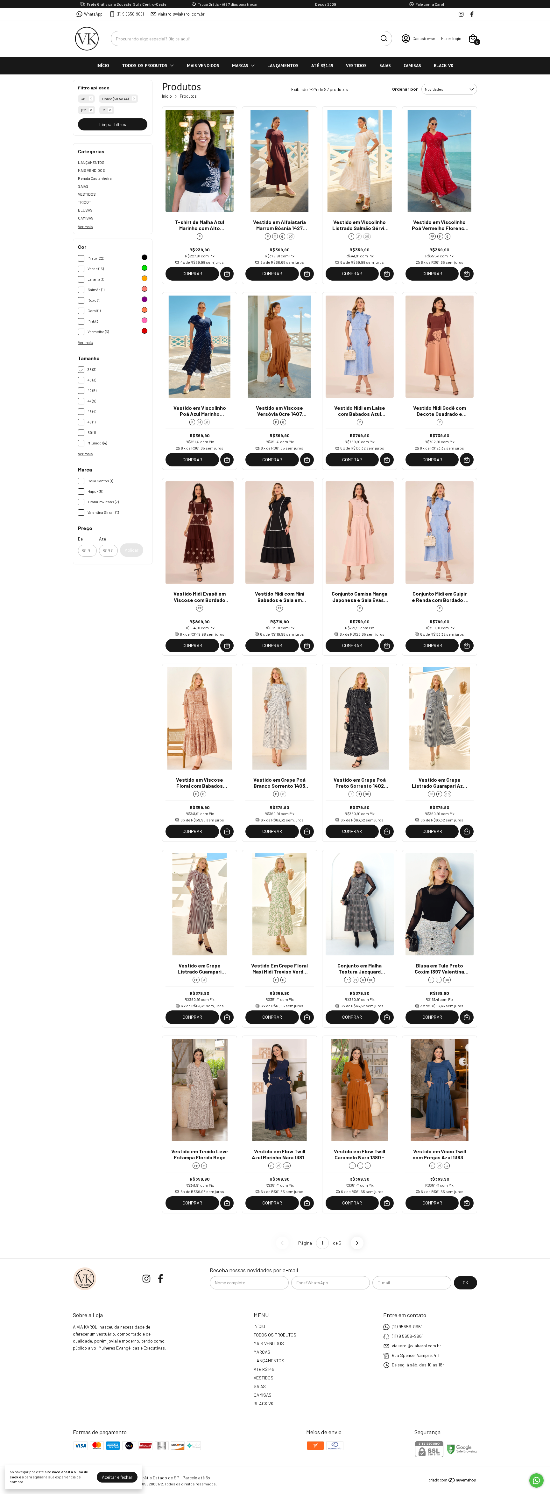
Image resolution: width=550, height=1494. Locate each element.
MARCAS (240, 65)
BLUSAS (85, 210)
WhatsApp (93, 14)
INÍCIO (102, 65)
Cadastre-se (423, 38)
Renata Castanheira (95, 178)
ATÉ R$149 (322, 65)
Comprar (192, 273)
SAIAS (385, 65)
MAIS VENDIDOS (203, 65)
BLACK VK (444, 65)
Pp (83, 110)
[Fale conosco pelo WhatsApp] (536, 1480)
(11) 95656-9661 (407, 1326)
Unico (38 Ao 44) (115, 98)
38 (83, 98)
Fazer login (451, 38)
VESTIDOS (356, 65)
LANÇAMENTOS (283, 65)
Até (102, 538)
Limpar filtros (112, 124)
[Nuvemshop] (452, 1481)
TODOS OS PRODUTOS (144, 65)
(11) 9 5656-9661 (130, 14)
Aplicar (131, 550)
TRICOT (84, 202)
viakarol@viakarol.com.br (181, 14)
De (80, 538)
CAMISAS (412, 65)
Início (167, 96)
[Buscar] (383, 38)
